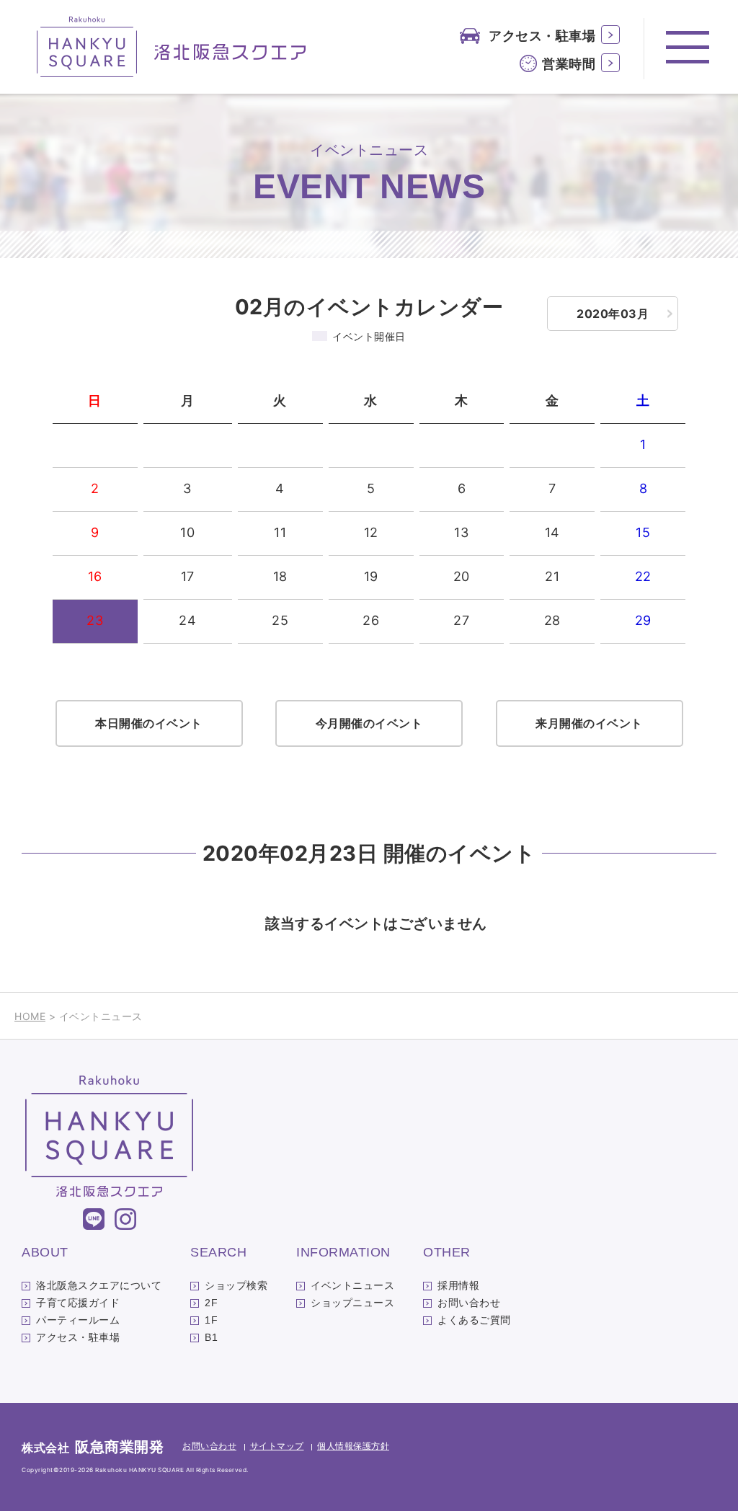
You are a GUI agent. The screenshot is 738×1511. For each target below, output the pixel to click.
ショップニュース (352, 1302)
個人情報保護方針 (353, 1445)
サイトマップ (277, 1445)
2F (211, 1302)
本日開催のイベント (149, 723)
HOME (29, 1016)
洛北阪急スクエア (172, 47)
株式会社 (93, 1447)
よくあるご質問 (474, 1320)
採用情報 (458, 1285)
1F (211, 1320)
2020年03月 (613, 313)
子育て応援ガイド (78, 1302)
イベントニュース (352, 1285)
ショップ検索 (236, 1285)
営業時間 (568, 63)
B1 (211, 1337)
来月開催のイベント (589, 723)
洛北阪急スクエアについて (98, 1285)
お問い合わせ (468, 1302)
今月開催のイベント (369, 723)
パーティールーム (78, 1320)
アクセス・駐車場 (542, 35)
